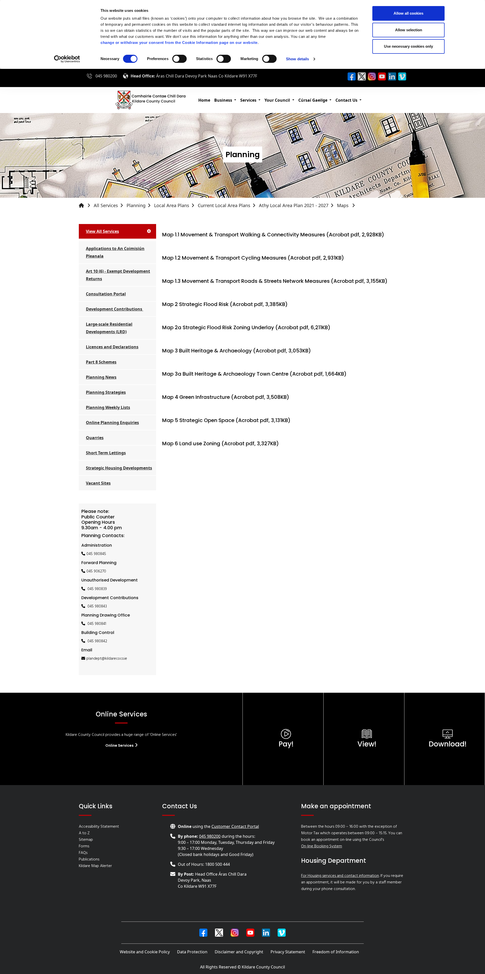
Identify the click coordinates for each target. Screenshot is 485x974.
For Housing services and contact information (340, 876)
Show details (297, 59)
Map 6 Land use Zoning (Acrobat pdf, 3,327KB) (220, 443)
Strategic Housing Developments (119, 468)
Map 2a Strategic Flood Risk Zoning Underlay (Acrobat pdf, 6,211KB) (246, 327)
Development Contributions (114, 309)
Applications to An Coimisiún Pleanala (115, 252)
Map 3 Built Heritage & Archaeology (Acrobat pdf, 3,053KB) (236, 351)
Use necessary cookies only (408, 46)
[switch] (179, 59)
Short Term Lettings (106, 453)
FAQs (83, 853)
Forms (84, 846)
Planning (136, 205)
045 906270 (96, 571)
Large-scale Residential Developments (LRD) (109, 328)
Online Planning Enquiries (112, 422)
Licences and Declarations (112, 347)
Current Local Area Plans (224, 205)
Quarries (95, 437)
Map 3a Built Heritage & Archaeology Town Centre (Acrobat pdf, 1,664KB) (254, 374)
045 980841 (96, 624)
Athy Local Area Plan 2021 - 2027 (293, 205)
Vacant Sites (98, 483)
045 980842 (97, 641)
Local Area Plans (171, 205)
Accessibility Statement (99, 826)
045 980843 (97, 606)
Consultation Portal (106, 294)
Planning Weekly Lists (108, 407)
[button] (225, 100)
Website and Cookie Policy (145, 952)
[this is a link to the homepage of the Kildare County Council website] (85, 205)
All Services (106, 205)
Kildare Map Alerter (95, 866)
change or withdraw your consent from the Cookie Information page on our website (179, 42)
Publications (89, 859)
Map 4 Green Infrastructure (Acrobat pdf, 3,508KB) (225, 397)
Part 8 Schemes (101, 362)
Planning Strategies (106, 392)
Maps (343, 205)
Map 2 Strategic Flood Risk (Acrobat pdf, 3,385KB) (225, 304)
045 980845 (96, 554)
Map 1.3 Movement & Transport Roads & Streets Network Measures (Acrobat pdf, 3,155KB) (274, 281)
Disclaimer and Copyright (239, 952)
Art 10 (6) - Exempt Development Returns (118, 275)
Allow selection (408, 30)
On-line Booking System (321, 846)
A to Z (84, 833)
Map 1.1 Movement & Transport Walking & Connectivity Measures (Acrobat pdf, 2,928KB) (273, 235)
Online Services (119, 745)
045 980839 (97, 589)
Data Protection (192, 952)
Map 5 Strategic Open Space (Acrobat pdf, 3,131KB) (226, 420)
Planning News (101, 377)
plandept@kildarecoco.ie (106, 659)
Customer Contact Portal (235, 826)
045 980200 (106, 76)
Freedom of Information (335, 952)
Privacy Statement (288, 952)
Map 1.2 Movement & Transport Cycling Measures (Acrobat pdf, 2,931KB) (253, 258)
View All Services (102, 231)
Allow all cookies (408, 13)
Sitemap (86, 840)
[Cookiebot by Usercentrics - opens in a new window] (67, 59)
